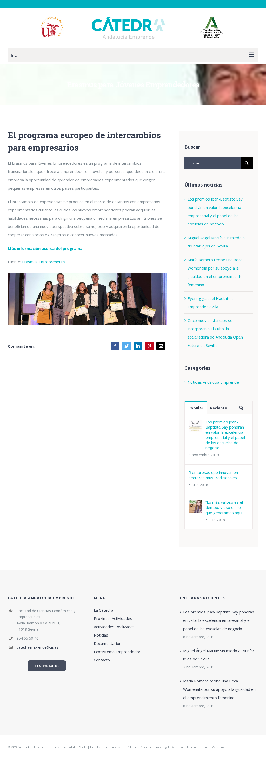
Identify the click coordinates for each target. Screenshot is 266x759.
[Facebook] (115, 346)
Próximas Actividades (113, 618)
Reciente (218, 407)
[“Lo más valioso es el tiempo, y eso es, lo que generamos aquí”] (195, 503)
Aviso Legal (162, 747)
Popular (195, 407)
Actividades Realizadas (114, 626)
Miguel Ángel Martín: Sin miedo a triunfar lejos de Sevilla (218, 654)
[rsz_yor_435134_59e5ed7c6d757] (87, 274)
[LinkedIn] (138, 346)
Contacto (102, 660)
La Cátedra (103, 610)
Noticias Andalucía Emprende (213, 382)
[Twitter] (126, 346)
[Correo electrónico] (160, 346)
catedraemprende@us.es (37, 647)
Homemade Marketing (210, 747)
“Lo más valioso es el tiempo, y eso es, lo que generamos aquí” (224, 507)
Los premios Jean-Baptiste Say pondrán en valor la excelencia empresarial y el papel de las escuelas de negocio (225, 434)
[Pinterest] (149, 346)
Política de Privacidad (140, 747)
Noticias (101, 635)
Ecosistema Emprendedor (117, 651)
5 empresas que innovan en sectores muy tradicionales (213, 475)
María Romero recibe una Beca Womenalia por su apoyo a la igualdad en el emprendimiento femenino (219, 689)
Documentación (107, 643)
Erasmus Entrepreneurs (43, 261)
